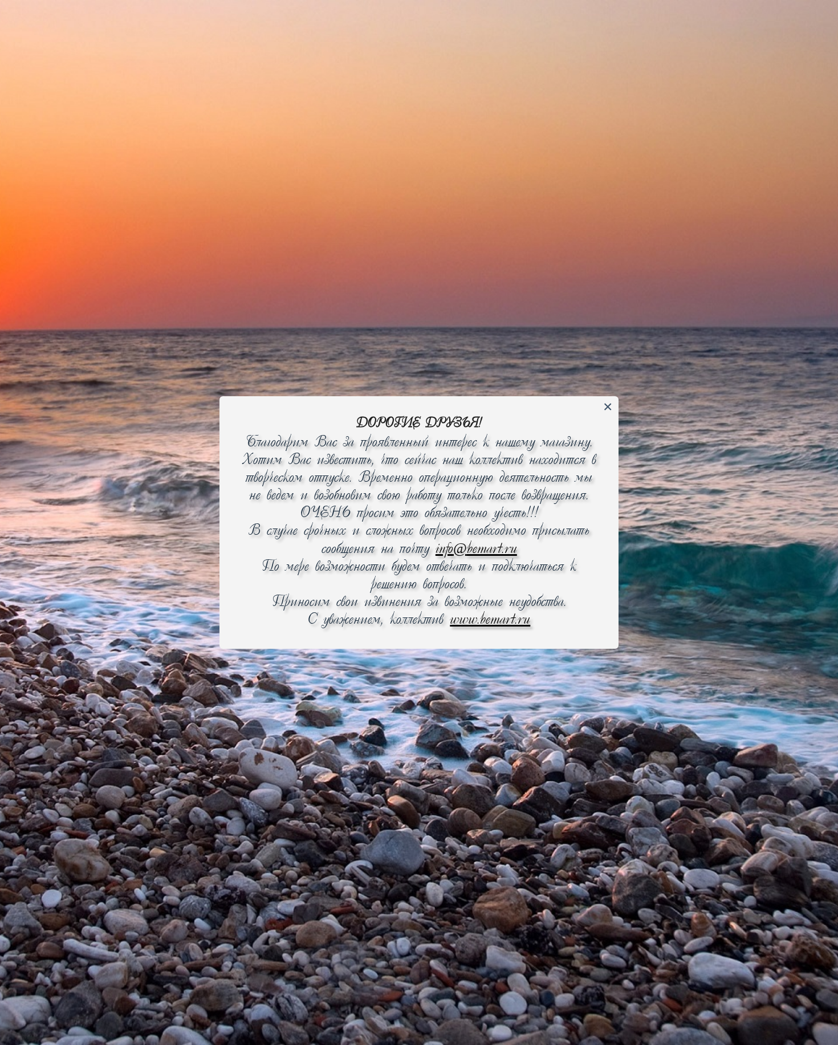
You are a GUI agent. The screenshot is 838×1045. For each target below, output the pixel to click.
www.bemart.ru (490, 620)
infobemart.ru (476, 549)
